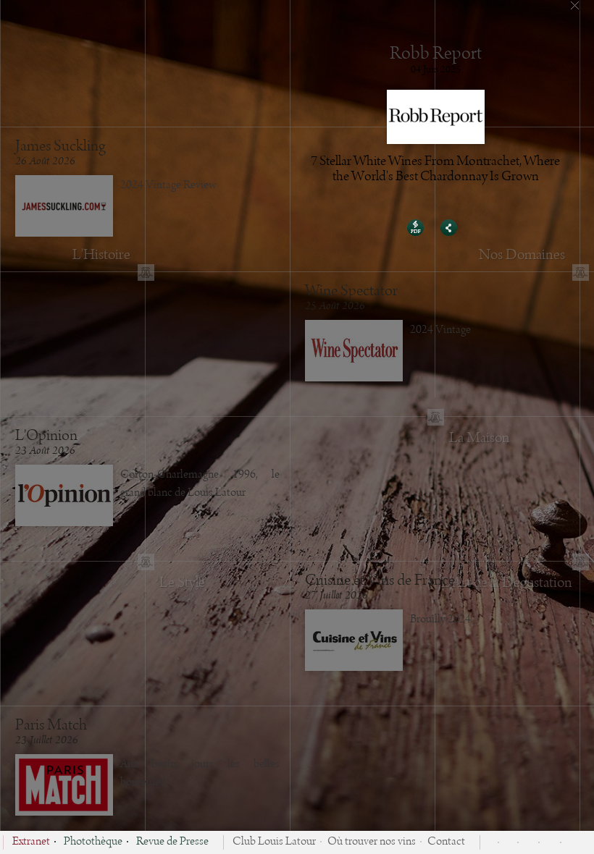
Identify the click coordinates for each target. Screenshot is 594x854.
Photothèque (93, 842)
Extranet (31, 842)
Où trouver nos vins (371, 842)
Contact (446, 842)
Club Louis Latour (274, 842)
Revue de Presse (172, 842)
